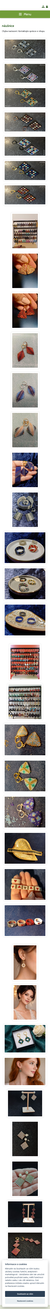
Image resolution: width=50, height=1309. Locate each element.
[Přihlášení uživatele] (47, 7)
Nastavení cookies (25, 1301)
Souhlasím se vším (25, 1294)
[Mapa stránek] (43, 7)
